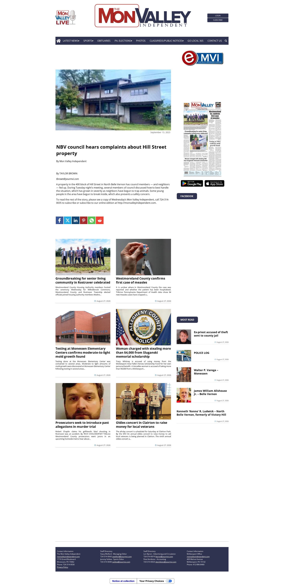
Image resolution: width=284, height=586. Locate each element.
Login (218, 15)
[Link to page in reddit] (99, 220)
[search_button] (226, 41)
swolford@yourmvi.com (122, 556)
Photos (141, 40)
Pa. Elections (123, 40)
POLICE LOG (201, 353)
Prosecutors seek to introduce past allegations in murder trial (82, 425)
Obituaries (103, 40)
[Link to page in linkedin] (75, 220)
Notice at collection (123, 581)
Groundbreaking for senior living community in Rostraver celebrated (82, 280)
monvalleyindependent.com (68, 556)
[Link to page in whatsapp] (91, 220)
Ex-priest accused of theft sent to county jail (211, 333)
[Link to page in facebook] (59, 220)
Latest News (70, 40)
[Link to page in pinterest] (83, 220)
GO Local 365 (195, 40)
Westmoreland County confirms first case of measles (140, 280)
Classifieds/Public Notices (166, 40)
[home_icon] (58, 41)
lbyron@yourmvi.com (164, 556)
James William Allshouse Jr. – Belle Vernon (210, 392)
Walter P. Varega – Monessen (206, 371)
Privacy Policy (62, 567)
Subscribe (218, 20)
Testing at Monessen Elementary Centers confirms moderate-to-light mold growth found (82, 352)
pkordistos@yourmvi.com (165, 562)
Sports (87, 40)
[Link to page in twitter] (67, 220)
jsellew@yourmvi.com (121, 562)
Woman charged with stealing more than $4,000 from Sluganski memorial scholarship (143, 352)
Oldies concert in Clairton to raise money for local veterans (141, 425)
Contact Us (215, 40)
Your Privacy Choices (151, 581)
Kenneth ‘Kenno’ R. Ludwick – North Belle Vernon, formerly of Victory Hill (201, 412)
